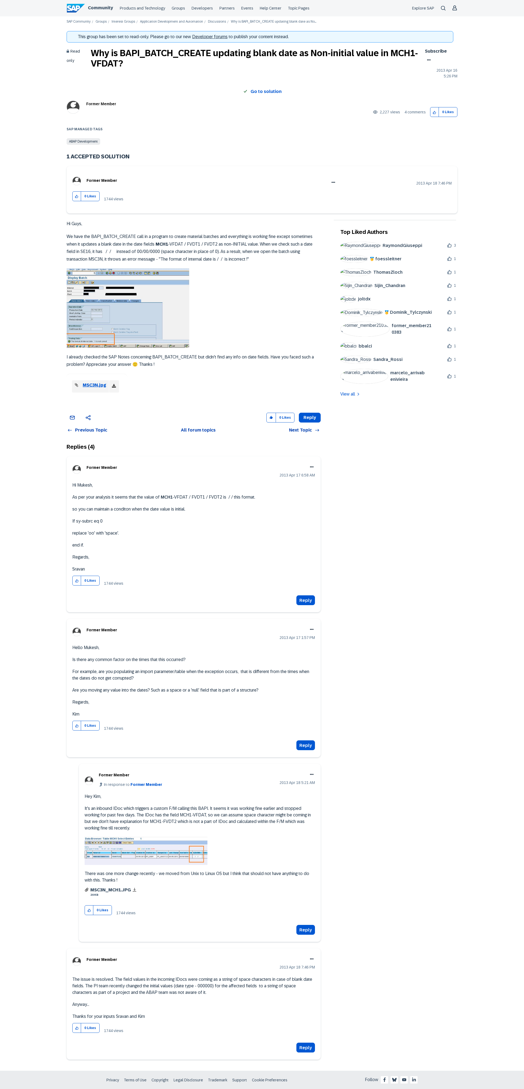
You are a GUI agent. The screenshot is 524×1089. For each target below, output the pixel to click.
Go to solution (266, 91)
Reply (305, 600)
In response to (133, 784)
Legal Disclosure (188, 1080)
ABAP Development (83, 141)
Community (100, 7)
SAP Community (79, 21)
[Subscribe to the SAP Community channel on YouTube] (404, 1080)
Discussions (217, 21)
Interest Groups (123, 21)
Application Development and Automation (171, 21)
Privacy (112, 1080)
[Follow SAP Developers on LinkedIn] (414, 1080)
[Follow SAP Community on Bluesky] (394, 1080)
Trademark (217, 1080)
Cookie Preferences (269, 1080)
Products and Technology (142, 8)
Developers (202, 8)
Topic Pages (298, 8)
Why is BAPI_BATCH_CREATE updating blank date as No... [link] (273, 21)
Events (247, 8)
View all (347, 394)
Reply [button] (309, 417)
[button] (434, 112)
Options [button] (428, 60)
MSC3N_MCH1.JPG (110, 890)
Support (239, 1080)
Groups (178, 8)
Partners (227, 8)
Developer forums (210, 36)
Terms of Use (135, 1080)
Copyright (160, 1080)
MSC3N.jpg (94, 385)
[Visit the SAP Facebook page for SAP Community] (384, 1080)
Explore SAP (423, 8)
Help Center (270, 8)
